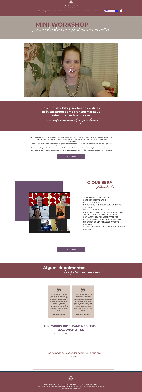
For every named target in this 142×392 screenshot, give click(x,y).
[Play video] (71, 69)
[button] (59, 11)
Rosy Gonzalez (76, 388)
